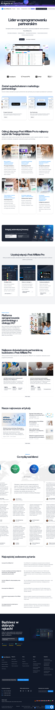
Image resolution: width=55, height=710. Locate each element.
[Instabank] (6, 76)
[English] (37, 700)
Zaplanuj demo (20, 639)
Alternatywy (4, 668)
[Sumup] (33, 76)
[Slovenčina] (52, 700)
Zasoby (18, 8)
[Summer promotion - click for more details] (27, 3)
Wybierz (5, 117)
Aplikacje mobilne (5, 666)
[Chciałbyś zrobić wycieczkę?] (10, 280)
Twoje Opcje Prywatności (40, 707)
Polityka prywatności (35, 706)
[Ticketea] (45, 76)
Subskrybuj (50, 691)
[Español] (39, 700)
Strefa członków (14, 661)
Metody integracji (5, 664)
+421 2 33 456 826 (7, 690)
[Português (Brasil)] (50, 700)
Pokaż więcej (27, 396)
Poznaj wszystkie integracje (9, 236)
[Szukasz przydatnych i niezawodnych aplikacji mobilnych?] (45, 280)
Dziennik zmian (14, 663)
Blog (34, 659)
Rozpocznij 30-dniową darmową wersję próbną (8, 639)
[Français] (41, 700)
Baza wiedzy (14, 659)
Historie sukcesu (25, 663)
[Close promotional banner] (53, 2)
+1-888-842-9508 (7, 693)
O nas (23, 659)
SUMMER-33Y (16, 5)
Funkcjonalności (4, 662)
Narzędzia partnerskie (48, 674)
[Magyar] (43, 700)
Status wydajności (15, 665)
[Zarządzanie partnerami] (45, 160)
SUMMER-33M (6, 5)
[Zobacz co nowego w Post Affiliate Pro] (27, 280)
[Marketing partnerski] (27, 160)
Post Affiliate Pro (27, 30)
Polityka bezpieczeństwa (26, 706)
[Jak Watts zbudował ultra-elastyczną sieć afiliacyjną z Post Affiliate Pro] (14, 377)
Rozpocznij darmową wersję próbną (9, 679)
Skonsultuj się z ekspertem (41, 8)
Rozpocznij (22, 39)
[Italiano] (45, 700)
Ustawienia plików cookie (28, 707)
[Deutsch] (35, 700)
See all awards (27, 476)
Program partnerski (25, 665)
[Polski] (48, 700)
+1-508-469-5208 (7, 695)
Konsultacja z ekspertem (30, 39)
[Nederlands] (46, 700)
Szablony (34, 661)
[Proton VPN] (20, 76)
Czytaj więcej (27, 443)
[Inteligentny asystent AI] (45, 196)
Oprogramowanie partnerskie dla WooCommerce (47, 664)
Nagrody (23, 661)
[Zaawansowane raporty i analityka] (27, 196)
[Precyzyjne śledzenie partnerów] (10, 160)
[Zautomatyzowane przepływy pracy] (10, 196)
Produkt (13, 8)
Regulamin (18, 706)
